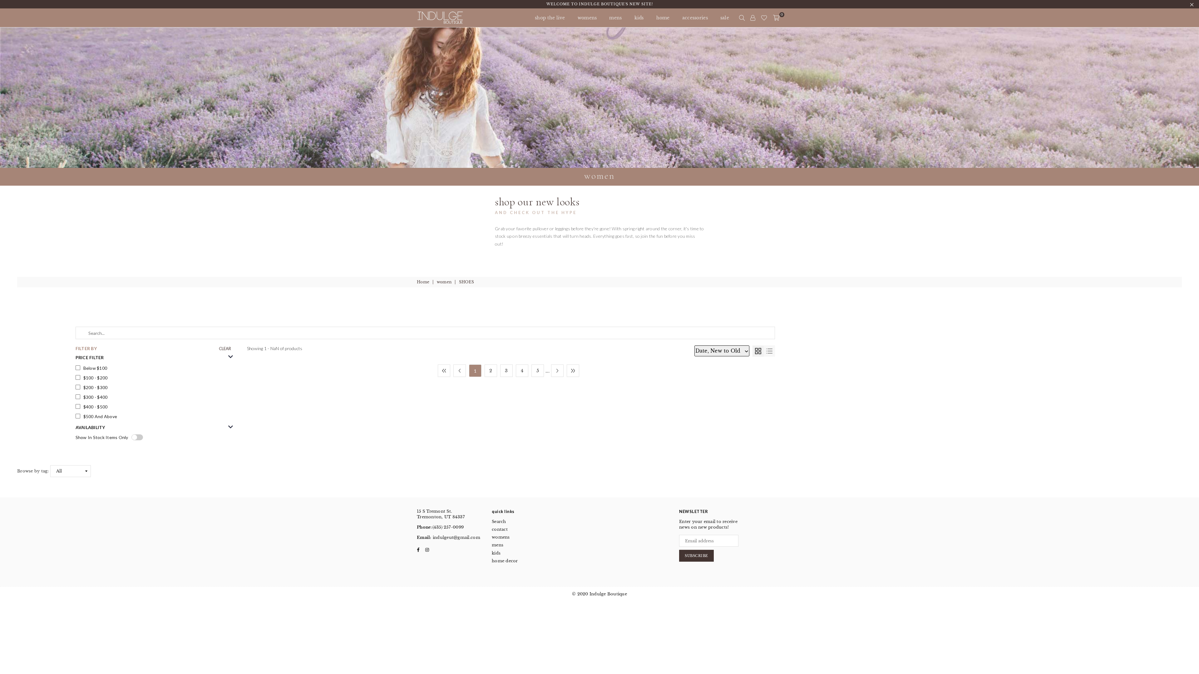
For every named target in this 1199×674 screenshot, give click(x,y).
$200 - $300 (95, 387)
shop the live (550, 18)
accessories (695, 18)
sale (724, 18)
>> (573, 370)
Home (423, 282)
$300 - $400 (95, 397)
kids (639, 18)
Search (499, 521)
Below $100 (95, 368)
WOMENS (587, 18)
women (444, 282)
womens (501, 537)
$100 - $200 (95, 377)
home (663, 18)
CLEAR (225, 348)
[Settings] (753, 17)
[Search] (742, 17)
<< (444, 370)
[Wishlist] (764, 17)
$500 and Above (100, 416)
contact (500, 529)
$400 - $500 (95, 406)
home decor (505, 561)
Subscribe (696, 556)
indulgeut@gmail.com (456, 537)
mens (615, 18)
